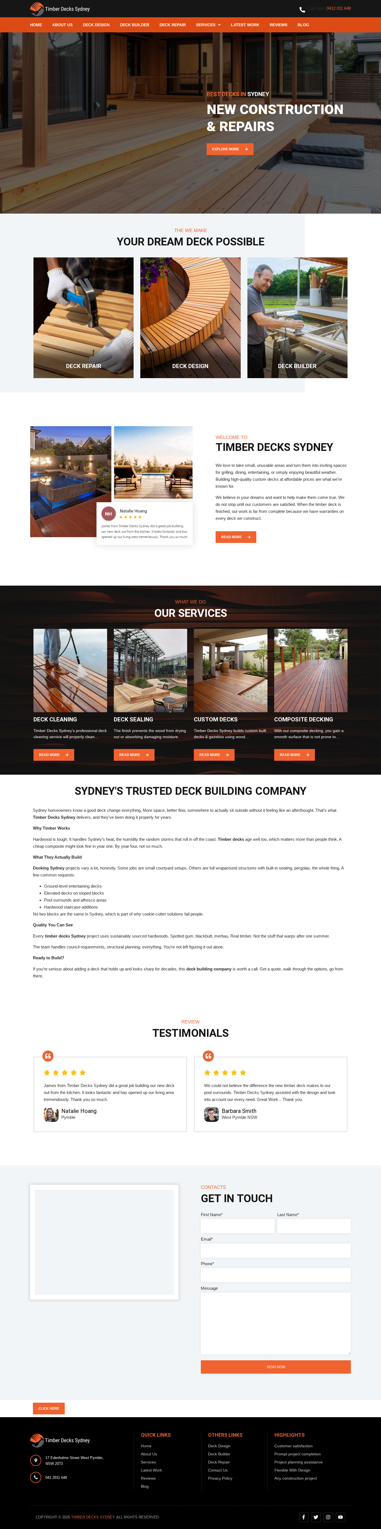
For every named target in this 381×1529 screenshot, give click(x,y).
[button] (208, 25)
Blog (303, 25)
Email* (207, 1239)
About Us (62, 25)
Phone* (207, 1264)
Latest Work (245, 25)
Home (36, 25)
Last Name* (288, 1214)
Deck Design (96, 25)
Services (205, 25)
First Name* (212, 1214)
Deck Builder (134, 25)
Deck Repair (173, 25)
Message (209, 1288)
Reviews (278, 25)
